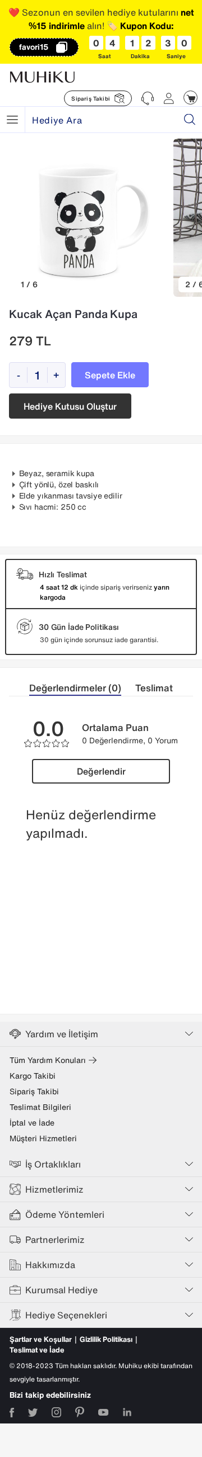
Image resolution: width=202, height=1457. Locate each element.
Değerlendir (101, 771)
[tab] (82, 688)
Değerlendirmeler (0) (75, 688)
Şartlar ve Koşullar (41, 1339)
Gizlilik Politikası (106, 1339)
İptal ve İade (32, 1122)
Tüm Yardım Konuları (48, 1060)
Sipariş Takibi (34, 1091)
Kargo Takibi (33, 1075)
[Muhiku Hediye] (12, 119)
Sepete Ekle (110, 375)
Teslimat (154, 688)
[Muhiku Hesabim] (169, 98)
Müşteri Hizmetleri (43, 1138)
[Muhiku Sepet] (190, 98)
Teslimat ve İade (37, 1350)
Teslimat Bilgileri (40, 1107)
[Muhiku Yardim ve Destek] (147, 98)
